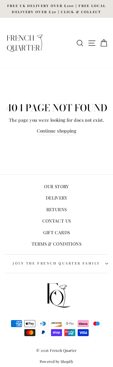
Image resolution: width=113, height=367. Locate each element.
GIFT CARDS (56, 232)
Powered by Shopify (57, 361)
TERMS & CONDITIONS (56, 244)
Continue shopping (56, 131)
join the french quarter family (56, 263)
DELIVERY (56, 198)
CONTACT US (56, 221)
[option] (56, 9)
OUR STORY (56, 186)
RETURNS (56, 209)
